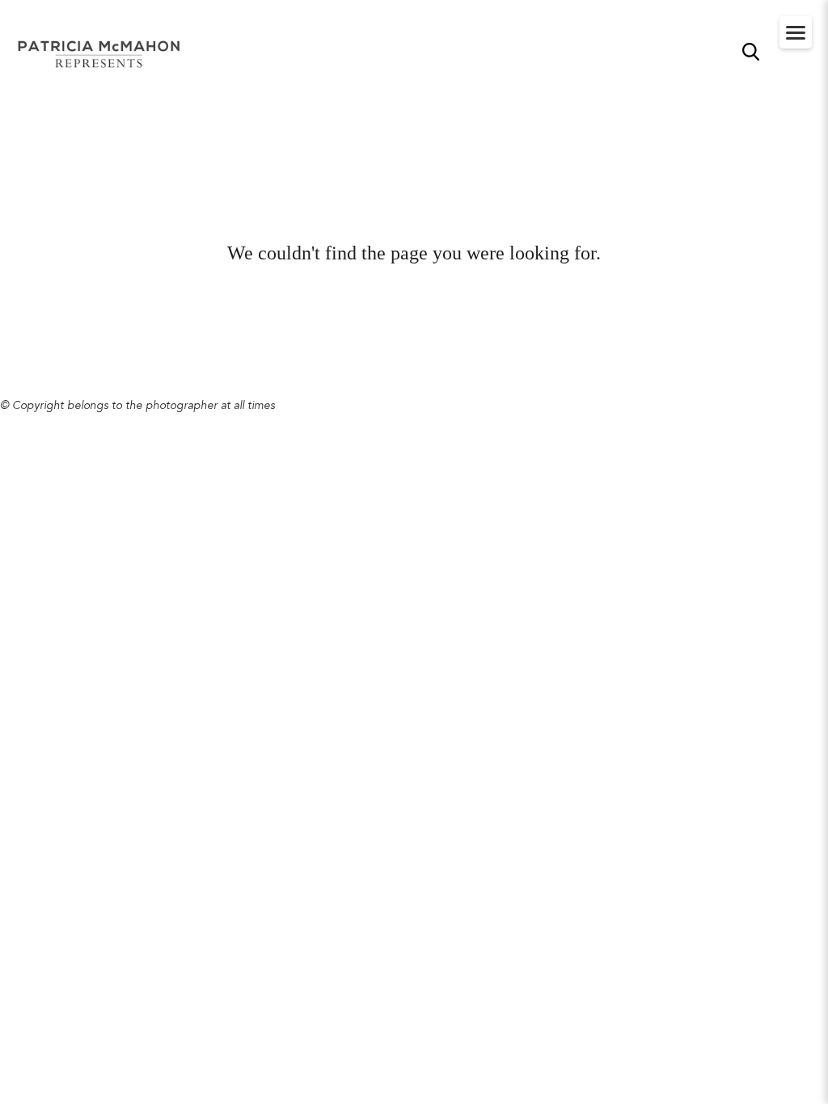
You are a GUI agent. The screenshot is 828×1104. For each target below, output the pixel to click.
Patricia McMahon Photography (100, 55)
